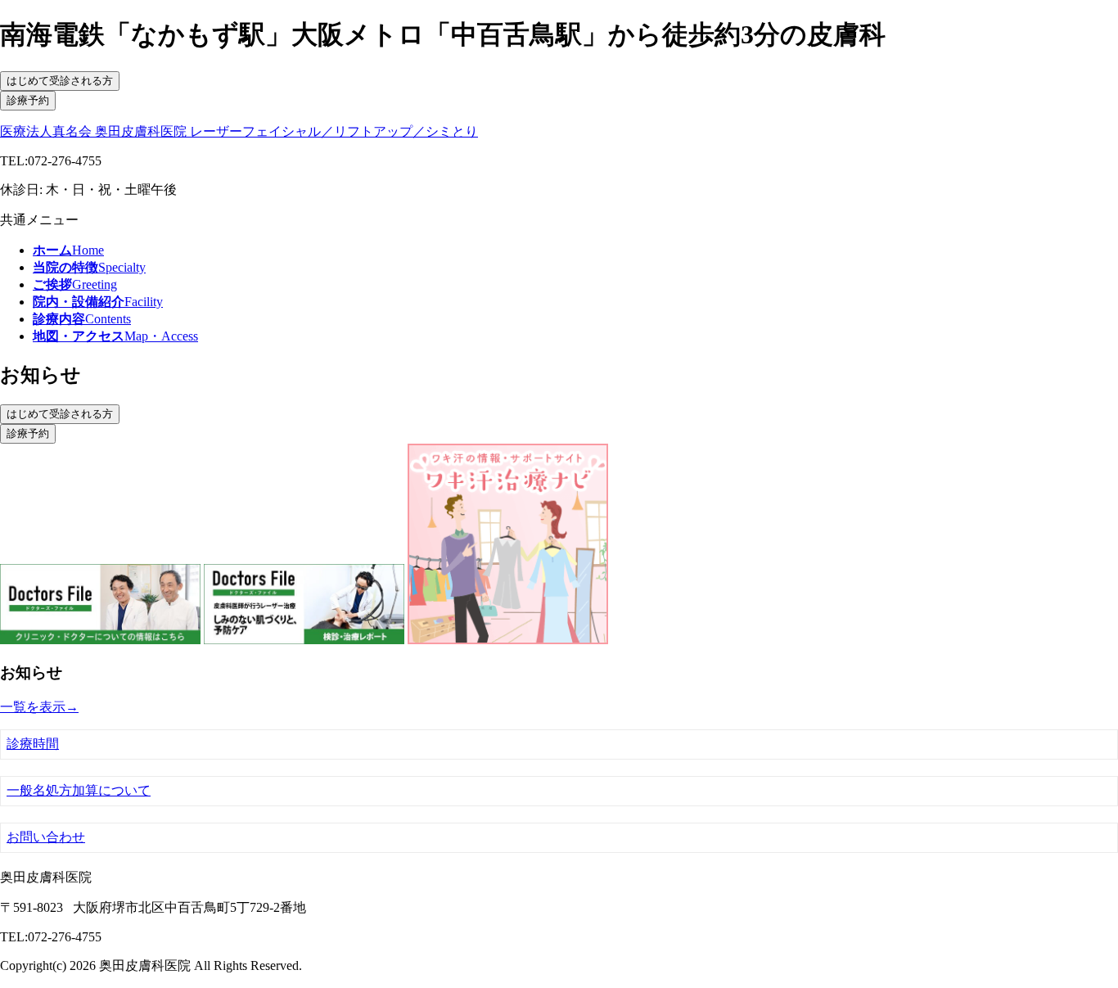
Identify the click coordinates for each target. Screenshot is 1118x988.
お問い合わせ (46, 837)
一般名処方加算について (79, 790)
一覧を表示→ (39, 707)
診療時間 (33, 744)
